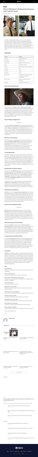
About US (11, 451)
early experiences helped (11, 160)
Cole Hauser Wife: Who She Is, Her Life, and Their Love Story (10, 352)
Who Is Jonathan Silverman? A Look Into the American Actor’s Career (20, 415)
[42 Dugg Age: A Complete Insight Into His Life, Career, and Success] (10, 361)
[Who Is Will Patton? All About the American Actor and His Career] (19, 26)
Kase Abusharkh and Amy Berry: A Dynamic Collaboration (18, 423)
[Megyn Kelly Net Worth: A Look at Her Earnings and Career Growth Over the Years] (5, 412)
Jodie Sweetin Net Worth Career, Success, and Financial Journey (19, 405)
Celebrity (5, 6)
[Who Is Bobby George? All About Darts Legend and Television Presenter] (5, 429)
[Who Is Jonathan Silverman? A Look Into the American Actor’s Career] (5, 417)
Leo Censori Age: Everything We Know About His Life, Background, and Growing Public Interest (18, 399)
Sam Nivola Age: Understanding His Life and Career (10, 338)
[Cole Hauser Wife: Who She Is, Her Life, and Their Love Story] (10, 346)
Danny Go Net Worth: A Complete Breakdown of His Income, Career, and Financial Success (26, 352)
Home (4, 4)
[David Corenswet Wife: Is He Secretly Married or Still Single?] (27, 361)
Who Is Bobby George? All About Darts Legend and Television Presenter (20, 428)
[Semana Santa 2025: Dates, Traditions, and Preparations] (5, 434)
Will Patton (6, 107)
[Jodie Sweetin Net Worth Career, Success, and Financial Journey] (5, 407)
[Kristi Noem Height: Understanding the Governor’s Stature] (27, 332)
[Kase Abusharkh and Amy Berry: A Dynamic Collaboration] (5, 424)
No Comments (20, 13)
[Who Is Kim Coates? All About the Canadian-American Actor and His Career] (5, 439)
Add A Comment (19, 372)
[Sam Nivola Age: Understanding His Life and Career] (10, 332)
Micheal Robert (8, 13)
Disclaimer (29, 451)
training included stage (23, 145)
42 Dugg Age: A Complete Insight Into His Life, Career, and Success (10, 367)
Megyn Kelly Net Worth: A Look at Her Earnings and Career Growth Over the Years (21, 411)
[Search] (34, 1)
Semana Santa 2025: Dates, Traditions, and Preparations (17, 433)
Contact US (17, 451)
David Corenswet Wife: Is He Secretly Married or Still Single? (26, 367)
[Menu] (3, 1)
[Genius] (19, 1)
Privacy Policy (23, 451)
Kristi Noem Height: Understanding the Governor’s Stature (27, 338)
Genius (14, 310)
